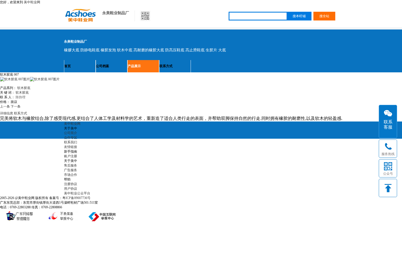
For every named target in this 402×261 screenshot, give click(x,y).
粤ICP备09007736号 (76, 198)
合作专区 (70, 138)
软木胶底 (23, 88)
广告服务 (70, 170)
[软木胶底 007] (45, 79)
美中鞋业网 (32, 2)
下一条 (16, 106)
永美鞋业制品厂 (115, 13)
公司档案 (102, 66)
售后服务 (70, 165)
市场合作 (70, 175)
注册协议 (70, 184)
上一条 (5, 106)
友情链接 (70, 147)
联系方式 (166, 66)
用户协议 (70, 189)
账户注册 (70, 156)
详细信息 (6, 113)
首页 (67, 66)
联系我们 (70, 142)
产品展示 (134, 66)
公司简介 (70, 133)
